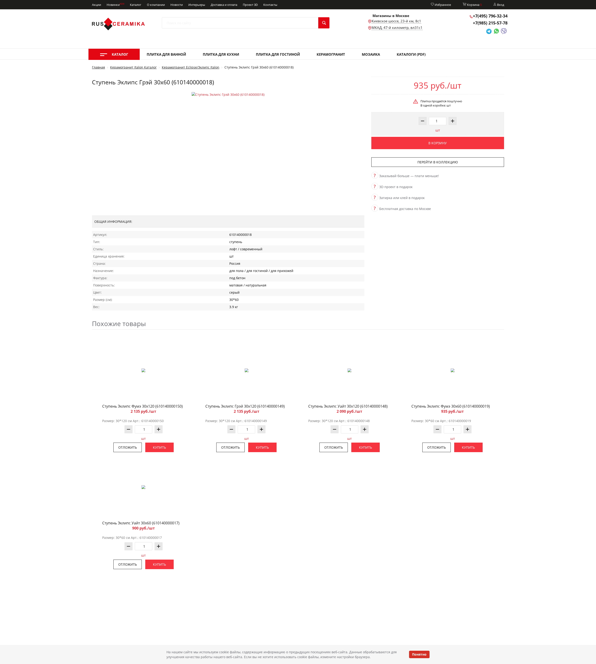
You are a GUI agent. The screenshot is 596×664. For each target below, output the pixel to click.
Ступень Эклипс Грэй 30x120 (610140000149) (245, 406)
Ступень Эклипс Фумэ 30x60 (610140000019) (450, 406)
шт (437, 130)
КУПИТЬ (159, 447)
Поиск (323, 22)
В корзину (437, 143)
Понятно (419, 654)
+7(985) (490, 23)
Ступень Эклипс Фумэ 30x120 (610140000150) (142, 406)
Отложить (127, 447)
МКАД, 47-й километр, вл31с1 (397, 27)
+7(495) (490, 16)
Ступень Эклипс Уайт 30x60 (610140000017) (140, 523)
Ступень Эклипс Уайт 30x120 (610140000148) (348, 406)
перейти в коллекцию (437, 162)
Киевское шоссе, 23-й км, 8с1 (396, 21)
